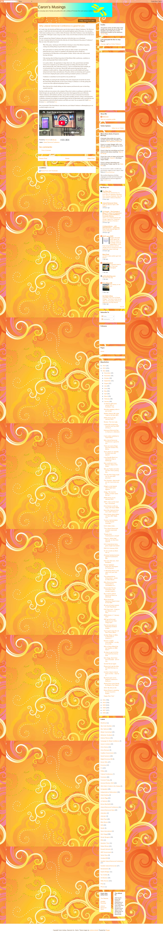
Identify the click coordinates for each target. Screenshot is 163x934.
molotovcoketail (94, 930)
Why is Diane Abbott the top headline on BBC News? (111, 648)
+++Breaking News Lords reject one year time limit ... (111, 572)
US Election (104, 878)
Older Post (91, 158)
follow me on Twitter (118, 128)
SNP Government (106, 852)
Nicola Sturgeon (105, 837)
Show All (122, 306)
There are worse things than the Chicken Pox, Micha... (111, 447)
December (107, 373)
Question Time (105, 843)
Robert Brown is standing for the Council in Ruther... (111, 691)
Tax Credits (104, 875)
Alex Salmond (105, 729)
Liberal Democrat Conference (51, 142)
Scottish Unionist (105, 147)
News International (106, 831)
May (105, 391)
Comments (106, 319)
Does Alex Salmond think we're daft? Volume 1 (111, 511)
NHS (102, 825)
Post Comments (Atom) (70, 163)
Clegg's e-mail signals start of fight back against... (110, 487)
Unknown (105, 117)
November (107, 375)
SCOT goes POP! (108, 236)
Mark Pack (106, 254)
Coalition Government (107, 753)
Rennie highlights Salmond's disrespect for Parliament (111, 566)
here (89, 100)
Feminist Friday (105, 780)
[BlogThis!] (63, 140)
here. (56, 102)
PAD (102, 840)
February (107, 399)
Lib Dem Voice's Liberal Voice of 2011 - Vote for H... (111, 673)
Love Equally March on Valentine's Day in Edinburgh (111, 459)
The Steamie (104, 898)
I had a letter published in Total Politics (111, 436)
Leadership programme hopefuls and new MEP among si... (111, 426)
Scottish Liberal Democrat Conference (112, 861)
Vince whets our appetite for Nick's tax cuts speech (111, 453)
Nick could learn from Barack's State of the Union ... (111, 464)
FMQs (102, 771)
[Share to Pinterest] (68, 140)
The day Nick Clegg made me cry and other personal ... (111, 476)
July (105, 386)
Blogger (108, 930)
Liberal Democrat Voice (110, 203)
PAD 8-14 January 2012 (111, 548)
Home (67, 158)
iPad (102, 883)
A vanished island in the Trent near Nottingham (115, 266)
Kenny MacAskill (105, 804)
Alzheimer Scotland (106, 735)
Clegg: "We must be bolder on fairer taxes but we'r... (111, 493)
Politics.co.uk (107, 180)
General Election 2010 (107, 783)
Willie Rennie (104, 881)
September (107, 380)
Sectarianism (104, 868)
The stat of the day (108, 277)
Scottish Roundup (103, 902)
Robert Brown (105, 846)
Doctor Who (104, 762)
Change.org (104, 44)
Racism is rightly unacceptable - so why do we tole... (111, 642)
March (106, 396)
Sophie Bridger (105, 871)
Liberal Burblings (110, 172)
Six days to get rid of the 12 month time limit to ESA (111, 653)
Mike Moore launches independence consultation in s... (110, 583)
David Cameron (105, 756)
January (106, 401)
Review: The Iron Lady (110, 422)
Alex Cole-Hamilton (106, 726)
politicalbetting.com (109, 276)
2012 (104, 371)
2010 (104, 702)
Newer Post (43, 158)
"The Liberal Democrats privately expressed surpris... (111, 530)
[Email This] (61, 140)
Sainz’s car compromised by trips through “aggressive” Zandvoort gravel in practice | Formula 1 (112, 219)
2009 (104, 705)
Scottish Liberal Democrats (109, 866)
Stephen (112, 158)
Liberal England (108, 263)
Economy (103, 765)
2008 (104, 707)
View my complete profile (108, 119)
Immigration (104, 789)
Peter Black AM (107, 283)
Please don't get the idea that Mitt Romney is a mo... (111, 667)
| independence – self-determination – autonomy (111, 226)
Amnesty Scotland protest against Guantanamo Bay (111, 556)
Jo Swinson (104, 801)
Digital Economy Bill (106, 759)
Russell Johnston (106, 849)
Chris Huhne (104, 747)
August (106, 383)
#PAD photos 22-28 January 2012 (109, 418)
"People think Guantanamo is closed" (111, 535)
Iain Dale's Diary (108, 296)
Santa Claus (104, 855)
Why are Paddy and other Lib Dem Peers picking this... (111, 470)
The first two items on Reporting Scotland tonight (110, 626)
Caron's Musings (52, 7)
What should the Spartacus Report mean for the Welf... (112, 601)
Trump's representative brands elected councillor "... (111, 521)
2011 (104, 700)
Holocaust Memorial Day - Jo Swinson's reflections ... (112, 431)
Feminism (103, 777)
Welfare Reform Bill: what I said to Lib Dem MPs (111, 414)
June (106, 388)
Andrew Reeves (105, 738)
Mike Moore (104, 822)
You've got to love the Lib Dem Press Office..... (111, 631)
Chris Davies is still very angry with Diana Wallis (111, 506)
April (105, 393)
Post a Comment (46, 150)
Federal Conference (107, 774)
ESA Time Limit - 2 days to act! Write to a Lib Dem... (112, 611)
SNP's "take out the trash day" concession (111, 502)
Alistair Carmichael (106, 732)
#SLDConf (104, 723)
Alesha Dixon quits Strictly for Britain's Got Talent (111, 684)
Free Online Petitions (114, 44)
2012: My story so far (110, 687)
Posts (104, 316)
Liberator (103, 816)
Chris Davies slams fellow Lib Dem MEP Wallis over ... (111, 516)
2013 (104, 368)
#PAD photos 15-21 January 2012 (109, 498)
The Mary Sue (107, 191)
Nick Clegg (104, 834)
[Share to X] (65, 140)
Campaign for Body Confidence (110, 741)
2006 (104, 713)
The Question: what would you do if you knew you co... (111, 482)
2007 (104, 710)
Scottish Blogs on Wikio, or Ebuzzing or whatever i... (111, 636)
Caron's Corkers (105, 744)
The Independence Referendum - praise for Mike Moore (111, 578)
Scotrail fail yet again (110, 663)
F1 (101, 768)
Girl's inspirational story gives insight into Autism (112, 544)
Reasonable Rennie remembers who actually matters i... (110, 589)
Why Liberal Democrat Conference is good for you (111, 441)
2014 (104, 365)
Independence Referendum (109, 792)
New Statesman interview (113, 141)
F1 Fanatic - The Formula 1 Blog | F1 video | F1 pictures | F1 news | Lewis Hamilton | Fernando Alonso (112, 214)
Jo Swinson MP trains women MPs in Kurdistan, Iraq (110, 405)
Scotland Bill (104, 858)
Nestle (102, 828)
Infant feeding (105, 795)
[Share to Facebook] (67, 140)
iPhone (103, 887)
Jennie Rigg (104, 33)
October (106, 378)
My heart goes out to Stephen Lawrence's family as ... (110, 679)
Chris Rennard (105, 750)
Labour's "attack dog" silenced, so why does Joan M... (111, 540)
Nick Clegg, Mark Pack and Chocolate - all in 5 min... (111, 659)
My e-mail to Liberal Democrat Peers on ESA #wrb (110, 595)
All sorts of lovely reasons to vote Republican (111, 606)
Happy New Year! (109, 696)
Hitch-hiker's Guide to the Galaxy (110, 786)
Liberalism (104, 813)
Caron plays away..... (110, 526)
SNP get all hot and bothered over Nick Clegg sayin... (110, 621)
